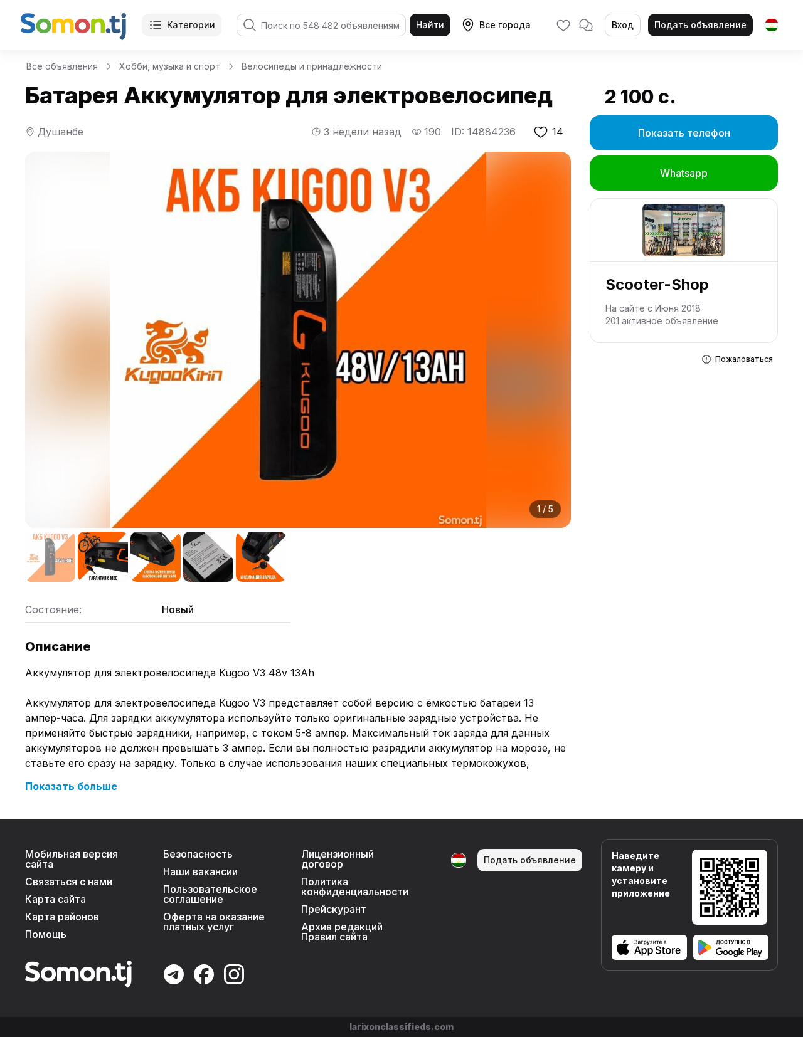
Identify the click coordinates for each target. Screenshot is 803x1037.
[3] (155, 557)
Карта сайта (55, 899)
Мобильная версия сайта (71, 859)
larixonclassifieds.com (401, 1026)
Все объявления (62, 66)
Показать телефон (684, 133)
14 (557, 131)
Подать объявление (700, 24)
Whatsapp (684, 173)
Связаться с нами (68, 881)
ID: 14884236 (483, 131)
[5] (261, 557)
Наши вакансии (200, 871)
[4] (208, 557)
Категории (191, 24)
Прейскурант (333, 909)
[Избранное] (563, 25)
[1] (50, 557)
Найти (430, 24)
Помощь (45, 934)
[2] (103, 557)
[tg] (771, 25)
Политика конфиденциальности (354, 886)
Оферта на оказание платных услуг (214, 922)
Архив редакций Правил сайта (342, 932)
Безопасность (198, 854)
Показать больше (71, 786)
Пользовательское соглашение (210, 894)
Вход (623, 24)
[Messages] (586, 25)
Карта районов (62, 917)
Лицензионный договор (337, 859)
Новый (178, 609)
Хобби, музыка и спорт (169, 66)
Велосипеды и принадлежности (312, 66)
